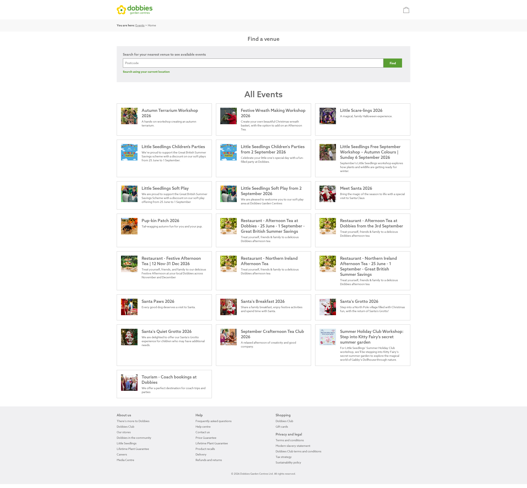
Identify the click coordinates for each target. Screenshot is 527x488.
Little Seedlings (126, 443)
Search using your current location (146, 72)
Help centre (203, 426)
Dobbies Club (125, 426)
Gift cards (282, 426)
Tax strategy (284, 457)
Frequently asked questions (214, 421)
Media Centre (125, 460)
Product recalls (205, 449)
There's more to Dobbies (133, 421)
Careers (122, 454)
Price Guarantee (206, 438)
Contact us (203, 432)
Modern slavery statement (293, 446)
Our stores (124, 432)
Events (140, 25)
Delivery (201, 454)
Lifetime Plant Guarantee (133, 449)
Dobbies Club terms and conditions (298, 451)
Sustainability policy (288, 462)
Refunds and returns (209, 460)
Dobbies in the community (134, 438)
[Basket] (406, 10)
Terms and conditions (290, 440)
